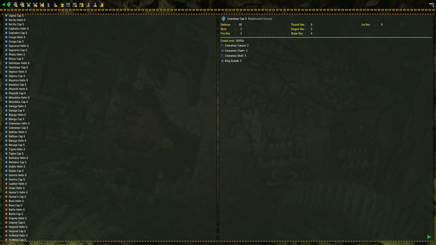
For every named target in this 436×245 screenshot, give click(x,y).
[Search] (431, 4)
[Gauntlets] (48, 4)
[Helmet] (9, 4)
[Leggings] (88, 4)
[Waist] (68, 4)
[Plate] (29, 4)
